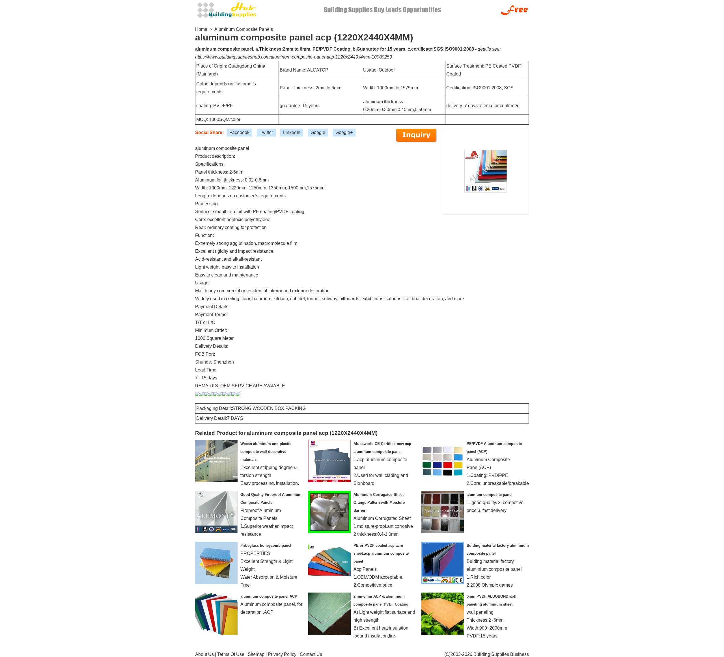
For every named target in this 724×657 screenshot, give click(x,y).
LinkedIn (291, 132)
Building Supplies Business (501, 654)
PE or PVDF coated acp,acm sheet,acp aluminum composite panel (381, 553)
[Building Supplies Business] (226, 9)
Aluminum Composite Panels (243, 29)
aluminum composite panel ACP (268, 596)
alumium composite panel (489, 494)
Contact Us (311, 654)
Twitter (266, 132)
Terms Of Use (230, 654)
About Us (204, 654)
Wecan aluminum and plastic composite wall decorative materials (265, 452)
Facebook (239, 132)
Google (318, 132)
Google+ (344, 132)
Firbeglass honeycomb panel (265, 545)
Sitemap (256, 654)
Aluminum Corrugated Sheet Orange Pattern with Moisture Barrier (379, 502)
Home (201, 29)
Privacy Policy (282, 654)
